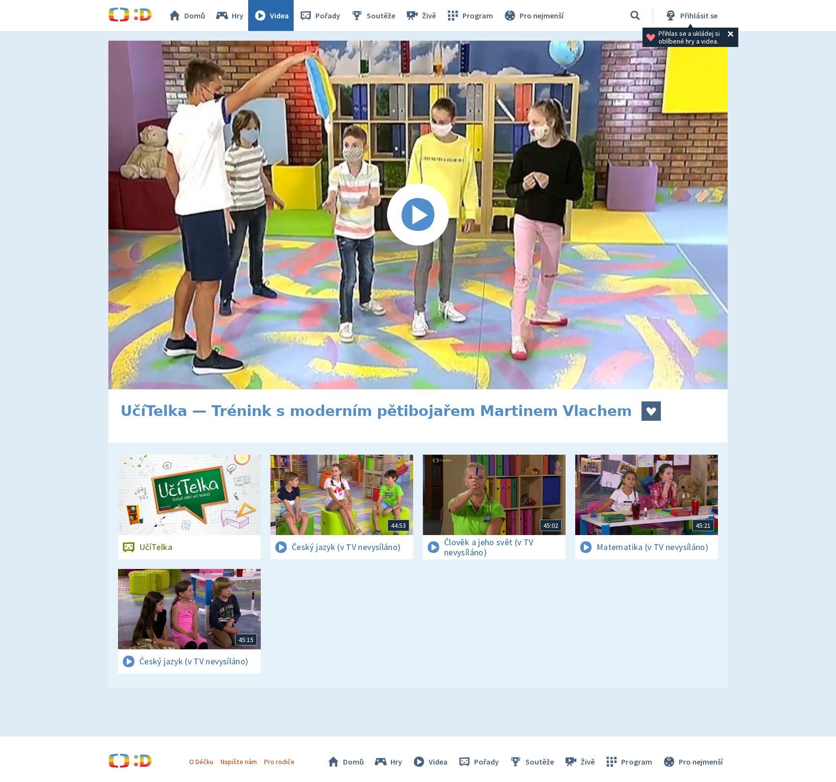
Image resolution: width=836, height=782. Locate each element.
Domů (194, 15)
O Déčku (201, 761)
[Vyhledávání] (635, 15)
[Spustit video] (418, 215)
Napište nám (238, 761)
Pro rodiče (279, 761)
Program (478, 15)
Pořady (327, 15)
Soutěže (381, 15)
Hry (237, 15)
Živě (429, 15)
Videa (279, 15)
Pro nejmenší (542, 15)
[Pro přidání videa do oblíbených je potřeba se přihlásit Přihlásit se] (651, 411)
